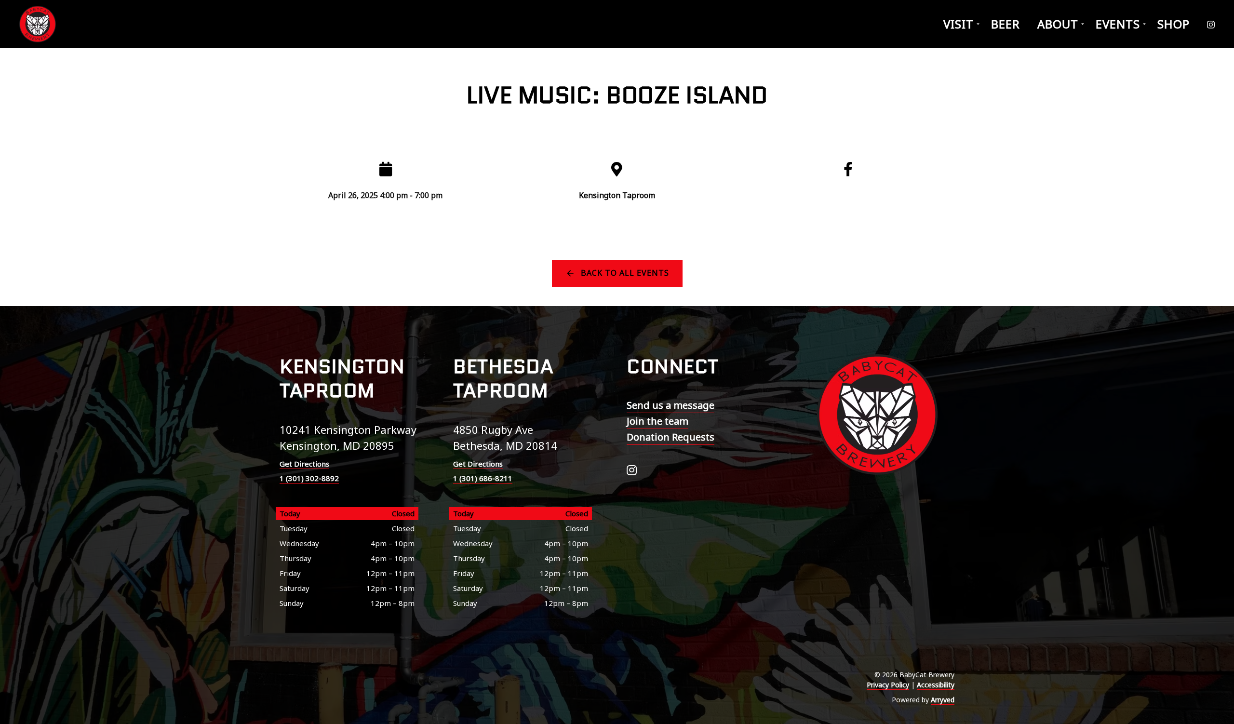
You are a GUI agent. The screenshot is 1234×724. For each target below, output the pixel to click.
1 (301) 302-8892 (309, 478)
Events (1118, 24)
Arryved (942, 699)
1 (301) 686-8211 (482, 478)
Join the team (657, 421)
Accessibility (935, 684)
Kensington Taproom (617, 195)
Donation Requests (670, 436)
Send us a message (670, 405)
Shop (1173, 24)
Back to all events (625, 273)
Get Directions (304, 464)
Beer (1005, 24)
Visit (958, 24)
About (1057, 24)
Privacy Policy (888, 684)
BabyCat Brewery (38, 24)
